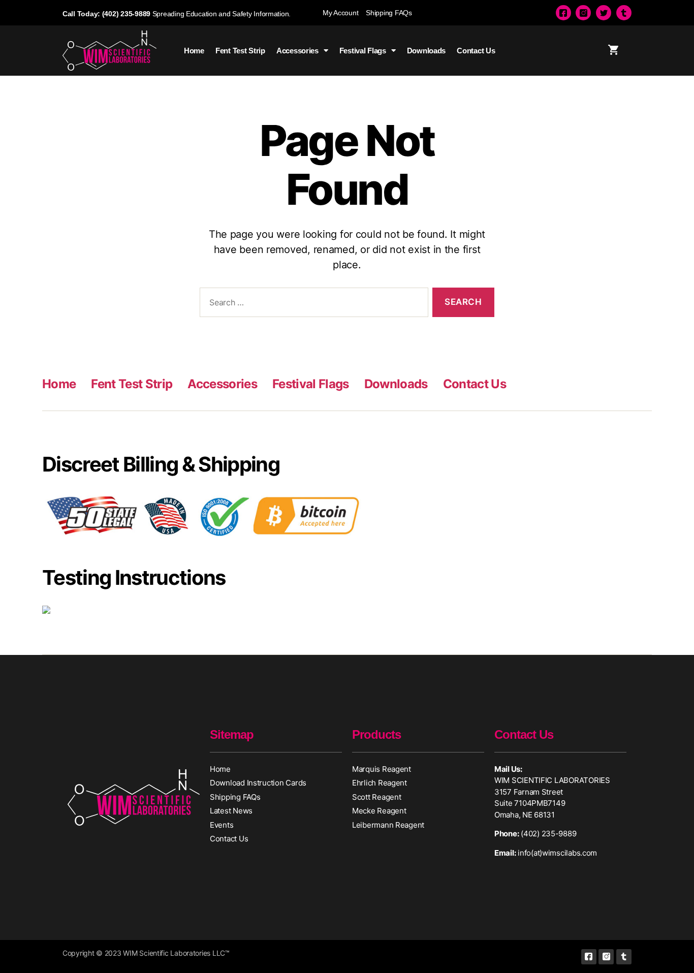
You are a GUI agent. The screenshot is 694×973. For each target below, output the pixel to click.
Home (194, 50)
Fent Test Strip (240, 50)
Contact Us (476, 50)
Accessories (297, 50)
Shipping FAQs (389, 13)
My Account (340, 13)
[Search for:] (312, 305)
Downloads (426, 50)
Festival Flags (362, 50)
